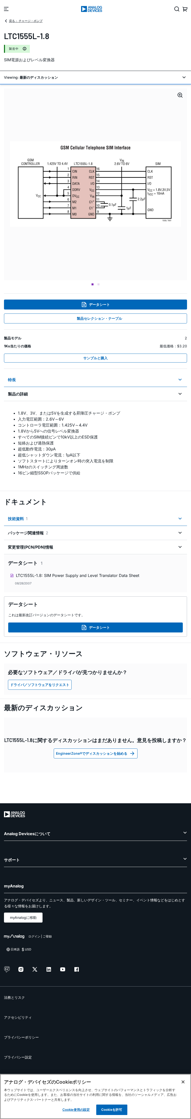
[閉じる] (183, 1081)
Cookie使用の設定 (76, 1110)
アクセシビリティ (18, 1017)
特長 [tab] (12, 379)
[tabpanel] (95, 443)
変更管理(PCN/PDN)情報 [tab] (30, 547)
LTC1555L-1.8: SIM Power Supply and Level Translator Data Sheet (77, 575)
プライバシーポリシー (21, 1037)
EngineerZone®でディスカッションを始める (91, 753)
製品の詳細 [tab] (18, 393)
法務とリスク (14, 997)
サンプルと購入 (95, 358)
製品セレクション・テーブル (99, 318)
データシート (99, 304)
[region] (95, 1096)
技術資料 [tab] (18, 518)
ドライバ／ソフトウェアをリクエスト (39, 685)
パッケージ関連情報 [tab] (28, 532)
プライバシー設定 (18, 1057)
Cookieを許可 (111, 1110)
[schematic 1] (95, 184)
